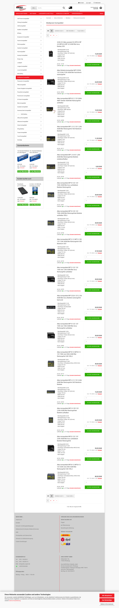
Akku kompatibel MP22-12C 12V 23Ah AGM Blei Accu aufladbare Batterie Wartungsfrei (67, 439)
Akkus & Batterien (21, 13)
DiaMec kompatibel (22, 29)
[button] (48, 31)
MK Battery (20, 73)
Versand (22, 167)
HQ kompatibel (21, 51)
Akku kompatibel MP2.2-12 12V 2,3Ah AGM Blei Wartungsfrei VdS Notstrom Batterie (69, 382)
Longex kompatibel (22, 66)
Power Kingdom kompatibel (24, 88)
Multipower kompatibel (23, 77)
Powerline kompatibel (23, 92)
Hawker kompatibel (22, 48)
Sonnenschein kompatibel (24, 110)
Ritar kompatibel (21, 103)
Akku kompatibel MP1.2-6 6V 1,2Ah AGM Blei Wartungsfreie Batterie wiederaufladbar (68, 157)
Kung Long (20, 59)
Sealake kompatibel (22, 107)
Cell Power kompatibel (23, 18)
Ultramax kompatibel (22, 121)
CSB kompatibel (21, 26)
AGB (17, 532)
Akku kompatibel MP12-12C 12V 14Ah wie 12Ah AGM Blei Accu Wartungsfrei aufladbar (67, 270)
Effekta (19, 33)
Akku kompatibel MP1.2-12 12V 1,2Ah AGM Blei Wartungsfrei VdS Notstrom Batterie (69, 129)
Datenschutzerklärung (15, 600)
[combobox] (59, 31)
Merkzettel (97, 2)
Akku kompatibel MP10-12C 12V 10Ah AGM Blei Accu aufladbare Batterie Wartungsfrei (67, 185)
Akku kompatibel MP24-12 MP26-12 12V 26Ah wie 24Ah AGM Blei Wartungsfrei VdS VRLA (69, 467)
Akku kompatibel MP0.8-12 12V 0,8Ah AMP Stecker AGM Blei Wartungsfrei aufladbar (69, 101)
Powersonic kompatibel (23, 95)
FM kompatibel (21, 44)
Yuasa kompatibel (22, 132)
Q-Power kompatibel (22, 99)
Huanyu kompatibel (22, 55)
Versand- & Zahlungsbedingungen (25, 526)
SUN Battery (24, 114)
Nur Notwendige (107, 600)
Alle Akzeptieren (107, 595)
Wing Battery (20, 129)
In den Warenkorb (93, 64)
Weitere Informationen (106, 604)
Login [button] (89, 2)
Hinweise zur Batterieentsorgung (24, 538)
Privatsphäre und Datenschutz (24, 535)
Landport (19, 62)
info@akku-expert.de (24, 564)
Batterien (33, 13)
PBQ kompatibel (21, 84)
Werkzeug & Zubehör (62, 13)
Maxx (101, 13)
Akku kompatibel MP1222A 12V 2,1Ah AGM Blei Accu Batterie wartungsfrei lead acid (69, 298)
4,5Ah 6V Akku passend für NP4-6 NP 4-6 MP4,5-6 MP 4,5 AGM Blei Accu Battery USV (69, 44)
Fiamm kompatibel (22, 40)
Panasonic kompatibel (23, 81)
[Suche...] (64, 8)
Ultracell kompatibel (22, 117)
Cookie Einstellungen (21, 541)
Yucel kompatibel (21, 136)
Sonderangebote (77, 13)
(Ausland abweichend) (75, 65)
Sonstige (19, 140)
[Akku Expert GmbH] (22, 8)
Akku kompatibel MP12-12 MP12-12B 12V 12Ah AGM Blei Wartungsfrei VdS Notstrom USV (69, 241)
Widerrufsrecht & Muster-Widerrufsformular (27, 529)
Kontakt (81, 2)
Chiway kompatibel (22, 22)
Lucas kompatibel (22, 70)
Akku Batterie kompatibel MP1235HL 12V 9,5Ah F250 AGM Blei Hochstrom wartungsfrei (69, 72)
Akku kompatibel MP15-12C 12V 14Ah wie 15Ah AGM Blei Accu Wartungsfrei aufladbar (67, 326)
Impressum (19, 519)
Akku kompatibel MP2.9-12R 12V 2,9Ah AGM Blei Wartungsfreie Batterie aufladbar (68, 410)
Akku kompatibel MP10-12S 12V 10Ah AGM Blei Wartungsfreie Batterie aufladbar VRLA (69, 213)
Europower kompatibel (23, 37)
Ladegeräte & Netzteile (46, 13)
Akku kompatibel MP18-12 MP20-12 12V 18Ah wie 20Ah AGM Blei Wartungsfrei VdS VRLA (69, 354)
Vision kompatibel (22, 125)
